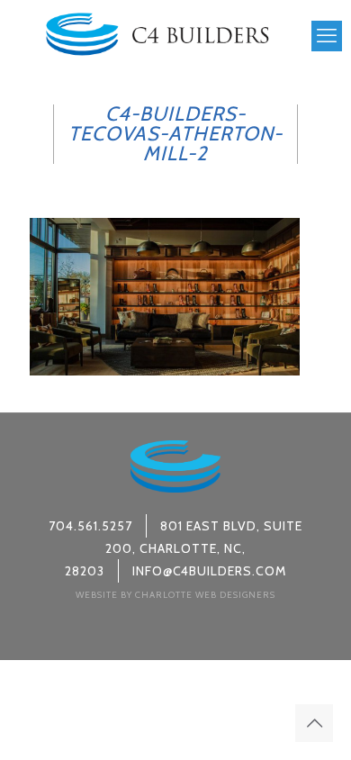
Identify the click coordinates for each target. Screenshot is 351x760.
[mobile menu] (326, 36)
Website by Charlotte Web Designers (175, 595)
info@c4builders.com (209, 571)
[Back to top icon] (314, 723)
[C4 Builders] (157, 32)
